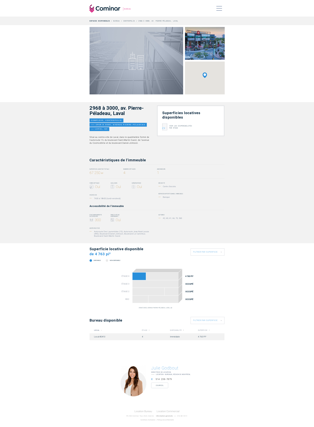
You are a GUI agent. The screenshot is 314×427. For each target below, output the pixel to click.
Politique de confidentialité (165, 420)
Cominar (105, 8)
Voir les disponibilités (180, 127)
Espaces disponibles (100, 21)
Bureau (116, 21)
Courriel (160, 385)
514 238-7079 (164, 379)
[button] (205, 75)
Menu (219, 8)
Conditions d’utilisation (147, 420)
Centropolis (129, 21)
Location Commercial (168, 411)
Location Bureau (143, 411)
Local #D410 (139, 276)
